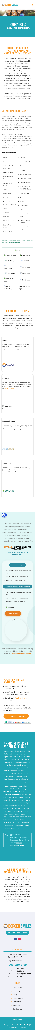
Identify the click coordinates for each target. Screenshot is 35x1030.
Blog (15, 995)
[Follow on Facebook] (15, 939)
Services (16, 991)
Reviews (16, 1005)
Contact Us (17, 1009)
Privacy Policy (17, 1020)
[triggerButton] (4, 515)
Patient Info (17, 1002)
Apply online (20, 698)
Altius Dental (24, 1025)
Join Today (13, 614)
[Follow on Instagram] (19, 939)
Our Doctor (17, 988)
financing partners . (9, 388)
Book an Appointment (16, 716)
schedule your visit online (21, 653)
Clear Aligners (18, 998)
